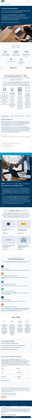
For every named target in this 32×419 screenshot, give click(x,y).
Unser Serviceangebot (14, 405)
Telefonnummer (24, 372)
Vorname (2, 368)
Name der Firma (8, 376)
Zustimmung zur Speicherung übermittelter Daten (8, 393)
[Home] (2, 1)
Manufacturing (3, 405)
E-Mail (2, 372)
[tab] (5, 116)
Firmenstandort (19, 376)
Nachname (18, 368)
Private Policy (12, 388)
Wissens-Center (23, 405)
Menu (29, 1)
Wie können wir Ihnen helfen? (5, 380)
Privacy (25, 411)
